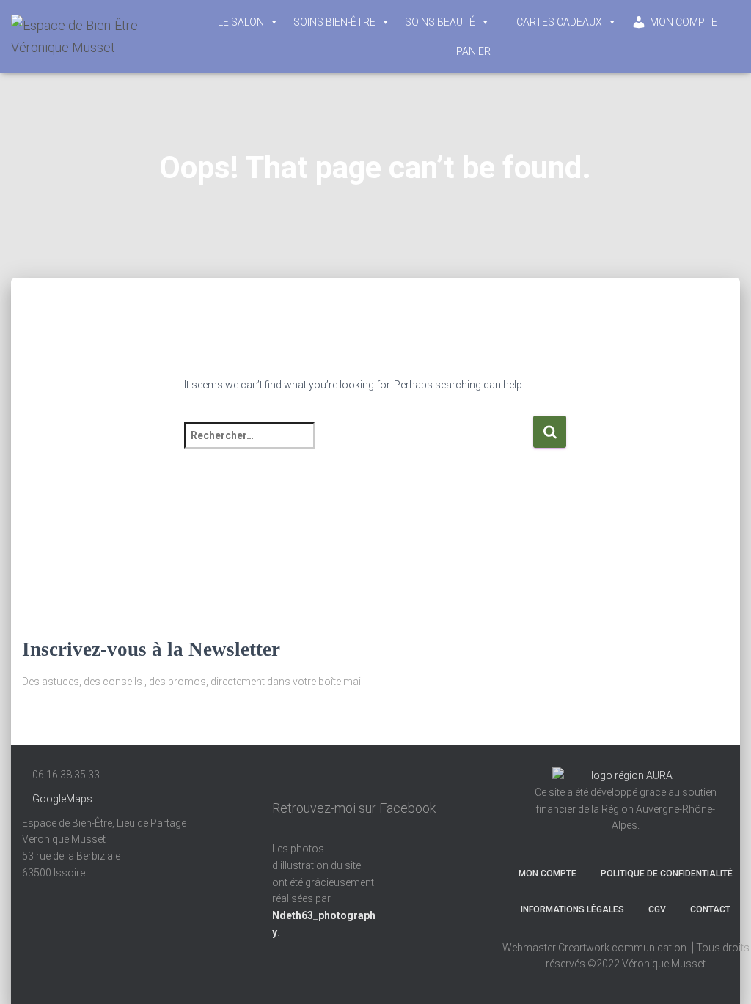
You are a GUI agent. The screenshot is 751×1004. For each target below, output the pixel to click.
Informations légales (572, 909)
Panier (473, 51)
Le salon (241, 22)
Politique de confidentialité (667, 873)
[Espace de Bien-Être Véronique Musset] (97, 37)
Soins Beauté (440, 22)
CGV (657, 909)
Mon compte (683, 22)
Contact (710, 909)
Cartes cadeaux (559, 22)
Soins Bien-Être (334, 22)
